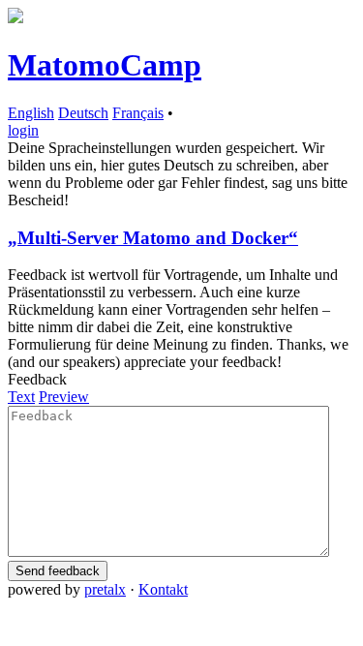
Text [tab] (21, 396)
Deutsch (83, 113)
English (31, 113)
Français (138, 113)
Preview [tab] (64, 396)
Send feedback (57, 571)
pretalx (105, 589)
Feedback (37, 379)
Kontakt (163, 589)
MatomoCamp (104, 64)
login (23, 130)
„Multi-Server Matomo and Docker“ (153, 238)
